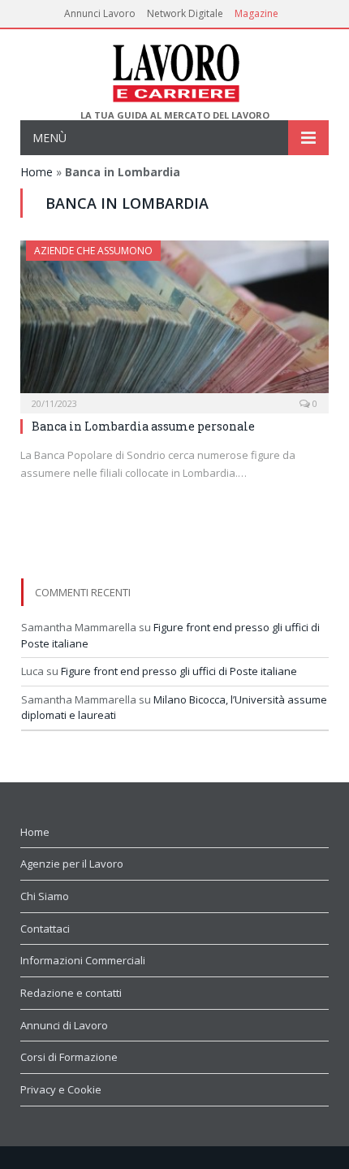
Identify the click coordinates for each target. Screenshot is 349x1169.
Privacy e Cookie (60, 1089)
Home (36, 172)
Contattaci (45, 928)
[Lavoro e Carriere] (175, 69)
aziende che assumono (93, 251)
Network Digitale (185, 13)
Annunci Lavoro (100, 13)
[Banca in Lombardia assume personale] (174, 321)
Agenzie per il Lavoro (71, 863)
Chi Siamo (44, 896)
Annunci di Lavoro (64, 1025)
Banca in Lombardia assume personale (143, 426)
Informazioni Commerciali (82, 960)
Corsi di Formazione (69, 1057)
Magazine (256, 13)
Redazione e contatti (71, 992)
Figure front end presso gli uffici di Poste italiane (179, 671)
